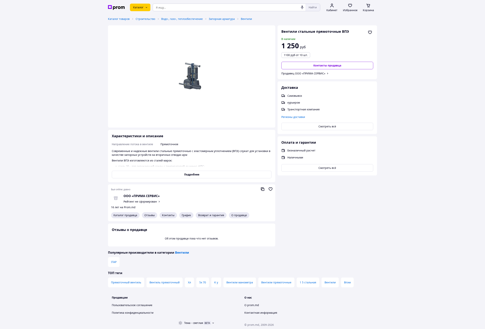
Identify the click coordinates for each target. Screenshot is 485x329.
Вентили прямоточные (276, 282)
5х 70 (202, 282)
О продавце (239, 215)
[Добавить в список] (370, 32)
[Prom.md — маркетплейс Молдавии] (116, 7)
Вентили (246, 19)
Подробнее (191, 174)
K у (216, 282)
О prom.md (251, 305)
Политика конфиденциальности (132, 312)
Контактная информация (260, 312)
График (186, 215)
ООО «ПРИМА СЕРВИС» (142, 196)
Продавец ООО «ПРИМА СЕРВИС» (303, 73)
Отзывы (149, 215)
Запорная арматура (222, 19)
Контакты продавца (327, 65)
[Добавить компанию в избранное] (270, 189)
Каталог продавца (125, 215)
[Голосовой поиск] (302, 7)
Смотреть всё (327, 126)
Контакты (168, 215)
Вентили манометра (239, 282)
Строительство (145, 19)
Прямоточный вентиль (126, 282)
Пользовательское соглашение (132, 305)
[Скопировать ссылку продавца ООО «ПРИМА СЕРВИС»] (262, 189)
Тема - (193, 323)
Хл (189, 282)
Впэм (347, 282)
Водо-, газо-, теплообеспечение (182, 19)
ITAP (114, 262)
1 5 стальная (308, 282)
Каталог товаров (119, 19)
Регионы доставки (293, 117)
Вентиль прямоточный (164, 282)
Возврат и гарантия (211, 215)
